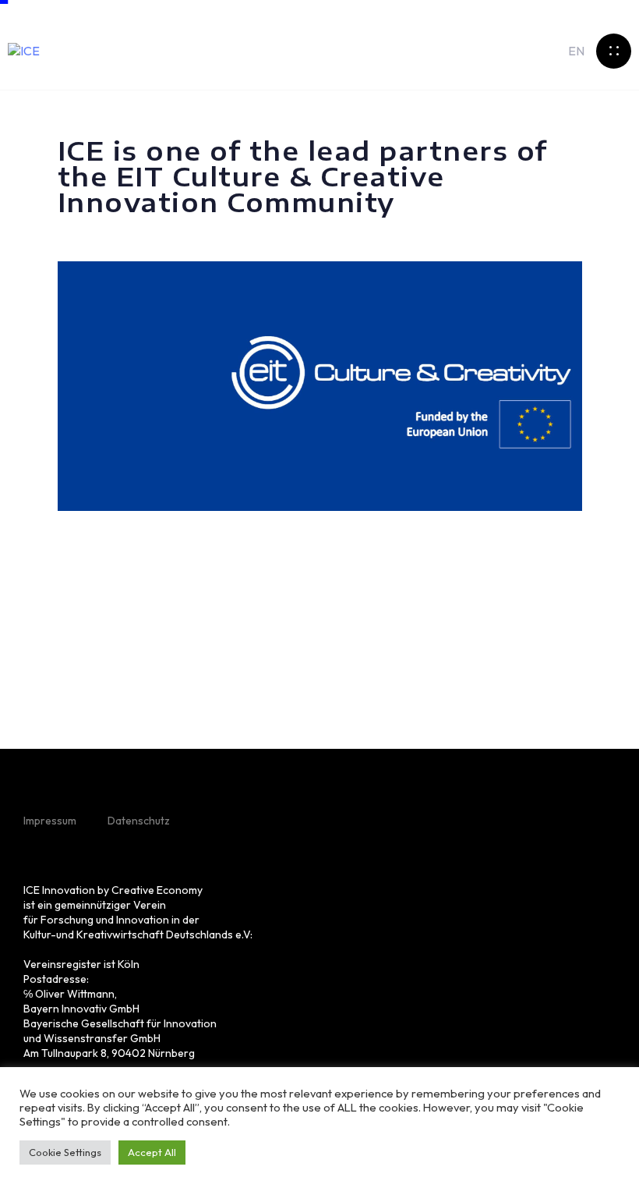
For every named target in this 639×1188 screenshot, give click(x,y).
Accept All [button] (152, 1152)
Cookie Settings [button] (65, 1152)
